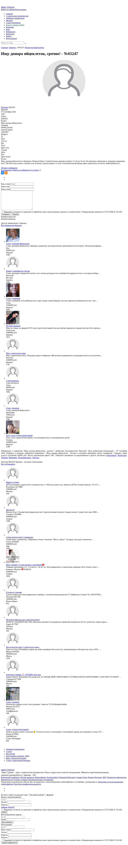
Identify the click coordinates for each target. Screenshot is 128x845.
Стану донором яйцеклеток (17, 244)
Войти (9, 36)
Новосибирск (40, 777)
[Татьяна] (13, 433)
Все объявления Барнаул (11, 225)
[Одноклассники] (6, 172)
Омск (85, 777)
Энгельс (35, 458)
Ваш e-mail (5, 184)
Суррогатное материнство (17, 16)
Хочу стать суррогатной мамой (19, 435)
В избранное (6, 170)
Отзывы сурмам (20, 780)
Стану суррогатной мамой (17, 729)
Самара (79, 777)
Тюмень (4, 458)
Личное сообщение (9, 168)
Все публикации (8, 464)
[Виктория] (13, 406)
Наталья (4, 107)
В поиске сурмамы (14, 592)
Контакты (10, 34)
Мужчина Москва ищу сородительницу (23, 620)
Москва (9, 20)
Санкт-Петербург (13, 23)
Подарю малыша (13, 326)
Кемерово (13, 458)
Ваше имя (5, 186)
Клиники (10, 27)
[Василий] (13, 269)
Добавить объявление (15, 18)
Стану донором (12, 408)
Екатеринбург (53, 777)
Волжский (122, 455)
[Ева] (13, 241)
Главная (9, 14)
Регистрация (20, 9)
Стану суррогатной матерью (18, 760)
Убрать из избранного (21, 170)
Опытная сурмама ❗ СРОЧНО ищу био (23, 675)
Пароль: (4, 805)
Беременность (7, 780)
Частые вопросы (27, 777)
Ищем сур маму (12, 482)
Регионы (98, 777)
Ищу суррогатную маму (16, 758)
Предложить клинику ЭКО (17, 756)
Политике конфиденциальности (27, 784)
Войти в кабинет (8, 9)
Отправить (6, 214)
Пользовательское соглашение (40, 780)
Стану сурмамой (13, 298)
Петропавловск (24, 458)
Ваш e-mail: (6, 830)
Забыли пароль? (8, 807)
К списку (35, 170)
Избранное (10, 32)
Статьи (9, 751)
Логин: (4, 802)
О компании (14, 777)
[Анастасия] (13, 324)
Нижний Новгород (67, 777)
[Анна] (13, 296)
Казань (91, 777)
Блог (8, 29)
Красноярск (111, 455)
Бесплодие (10, 754)
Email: (3, 819)
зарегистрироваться (9, 843)
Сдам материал (12, 381)
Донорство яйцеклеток (116, 777)
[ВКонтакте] (2, 172)
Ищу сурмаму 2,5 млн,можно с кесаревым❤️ (25, 565)
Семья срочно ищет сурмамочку (19, 537)
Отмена (15, 214)
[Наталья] (13, 351)
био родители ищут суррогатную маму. (22, 647)
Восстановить (7, 822)
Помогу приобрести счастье (18, 271)
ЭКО (104, 777)
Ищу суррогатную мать (16, 353)
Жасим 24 (10, 510)
